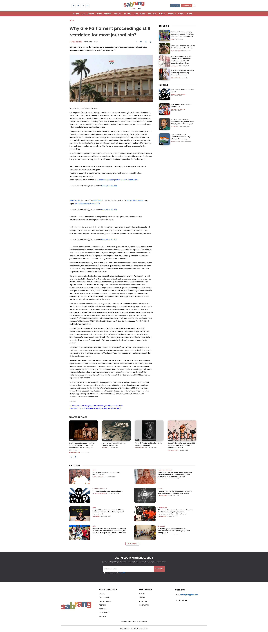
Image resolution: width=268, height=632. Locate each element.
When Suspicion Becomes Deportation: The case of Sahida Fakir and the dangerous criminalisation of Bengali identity (175, 474)
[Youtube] (87, 6)
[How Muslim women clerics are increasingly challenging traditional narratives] (164, 74)
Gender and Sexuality (165, 470)
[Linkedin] (146, 42)
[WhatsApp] (83, 6)
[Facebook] (73, 6)
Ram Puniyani (175, 142)
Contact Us (186, 6)
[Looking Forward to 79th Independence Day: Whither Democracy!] (164, 139)
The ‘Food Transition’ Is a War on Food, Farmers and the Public (183, 47)
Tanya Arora (162, 516)
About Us (175, 6)
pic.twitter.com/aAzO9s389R (87, 203)
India (173, 39)
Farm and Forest (176, 50)
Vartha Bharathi (98, 477)
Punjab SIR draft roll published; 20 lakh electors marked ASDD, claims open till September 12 (108, 512)
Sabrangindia (76, 42)
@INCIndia (97, 200)
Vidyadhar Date (141, 448)
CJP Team (105, 448)
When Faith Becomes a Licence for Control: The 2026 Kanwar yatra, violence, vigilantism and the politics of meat (175, 512)
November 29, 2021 (109, 186)
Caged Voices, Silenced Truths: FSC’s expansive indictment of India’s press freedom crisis (182, 445)
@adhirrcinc (75, 200)
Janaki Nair (175, 127)
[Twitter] (78, 6)
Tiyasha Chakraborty (178, 94)
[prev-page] (71, 457)
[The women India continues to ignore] (164, 94)
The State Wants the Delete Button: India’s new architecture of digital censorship (175, 492)
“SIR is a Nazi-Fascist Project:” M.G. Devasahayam (106, 473)
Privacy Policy (122, 573)
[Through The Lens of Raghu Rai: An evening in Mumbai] (149, 430)
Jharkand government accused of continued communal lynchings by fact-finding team (174, 531)
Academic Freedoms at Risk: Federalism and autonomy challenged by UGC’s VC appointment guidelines (181, 59)
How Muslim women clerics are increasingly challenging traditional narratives (182, 72)
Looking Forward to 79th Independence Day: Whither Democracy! (180, 136)
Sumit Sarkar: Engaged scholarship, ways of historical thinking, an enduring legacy (183, 121)
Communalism (175, 77)
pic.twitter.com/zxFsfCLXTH (126, 180)
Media (72, 20)
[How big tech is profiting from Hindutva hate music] (116, 430)
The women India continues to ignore (107, 491)
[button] (194, 5)
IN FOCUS (163, 85)
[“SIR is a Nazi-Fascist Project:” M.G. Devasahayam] (79, 476)
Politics (160, 489)
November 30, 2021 (109, 240)
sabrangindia (74, 452)
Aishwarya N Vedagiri (178, 109)
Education (174, 66)
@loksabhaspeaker (105, 180)
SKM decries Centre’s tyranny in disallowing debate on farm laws (96, 405)
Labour (162, 113)
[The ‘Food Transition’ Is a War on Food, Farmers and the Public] (164, 48)
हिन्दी (139, 9)
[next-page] (75, 457)
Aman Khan (96, 516)
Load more (132, 544)
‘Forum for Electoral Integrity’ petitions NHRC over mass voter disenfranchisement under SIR (182, 34)
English (132, 9)
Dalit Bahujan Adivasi (164, 98)
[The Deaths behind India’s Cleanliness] (164, 109)
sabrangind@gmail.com (189, 595)
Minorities (161, 526)
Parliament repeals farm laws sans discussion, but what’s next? (95, 408)
